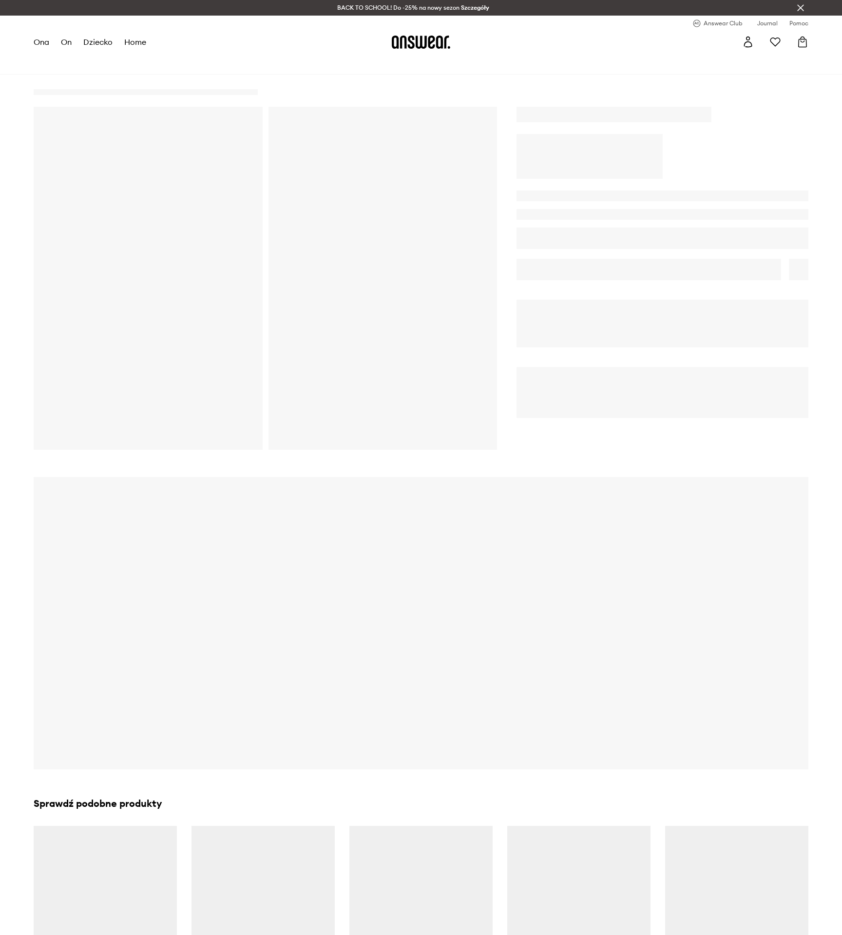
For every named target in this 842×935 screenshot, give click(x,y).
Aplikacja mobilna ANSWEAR (289, 924)
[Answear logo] (421, 42)
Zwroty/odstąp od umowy (477, 889)
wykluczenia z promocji (177, 664)
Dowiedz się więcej (528, 672)
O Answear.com (74, 854)
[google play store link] (661, 859)
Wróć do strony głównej (663, 410)
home (135, 42)
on (66, 42)
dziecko (98, 42)
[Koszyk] (802, 42)
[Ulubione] (775, 42)
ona (41, 42)
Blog (250, 889)
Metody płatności (465, 872)
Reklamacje (456, 907)
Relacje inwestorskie (81, 924)
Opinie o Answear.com (84, 872)
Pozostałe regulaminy (277, 872)
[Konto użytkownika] (748, 42)
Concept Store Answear (475, 924)
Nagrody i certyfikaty (83, 889)
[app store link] (661, 882)
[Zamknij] (800, 8)
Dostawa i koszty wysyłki (477, 854)
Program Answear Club (280, 907)
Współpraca (69, 907)
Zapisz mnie (317, 750)
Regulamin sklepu (271, 854)
